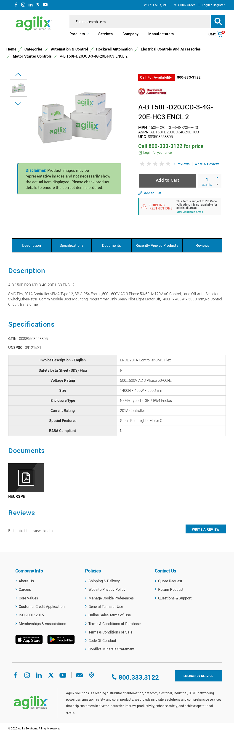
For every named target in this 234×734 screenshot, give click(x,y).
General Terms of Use (105, 606)
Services (105, 33)
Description (31, 245)
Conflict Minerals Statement (111, 649)
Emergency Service (198, 676)
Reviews (202, 245)
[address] (91, 676)
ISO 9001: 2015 (31, 614)
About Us (26, 580)
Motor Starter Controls (32, 56)
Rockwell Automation (114, 49)
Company (130, 33)
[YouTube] (45, 5)
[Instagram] (23, 5)
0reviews (182, 164)
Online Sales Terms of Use (109, 614)
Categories (33, 49)
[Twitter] (38, 5)
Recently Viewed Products (157, 245)
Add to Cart (167, 180)
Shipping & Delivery (104, 580)
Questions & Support (175, 598)
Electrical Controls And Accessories (171, 49)
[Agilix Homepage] (31, 702)
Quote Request (170, 580)
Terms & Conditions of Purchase (114, 623)
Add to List (152, 193)
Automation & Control (69, 49)
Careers (25, 589)
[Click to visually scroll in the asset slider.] (18, 74)
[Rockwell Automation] (152, 90)
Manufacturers (161, 33)
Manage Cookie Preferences (111, 598)
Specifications (71, 245)
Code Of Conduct (102, 640)
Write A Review (206, 164)
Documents (111, 245)
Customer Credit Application (42, 606)
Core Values (28, 598)
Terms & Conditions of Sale (110, 632)
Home (11, 49)
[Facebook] (16, 5)
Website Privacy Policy (106, 589)
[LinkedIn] (30, 5)
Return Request (170, 589)
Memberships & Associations (42, 623)
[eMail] (79, 676)
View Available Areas (189, 212)
